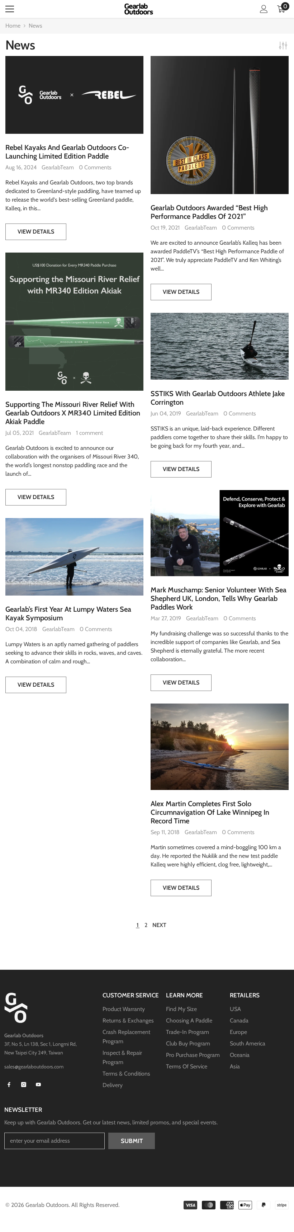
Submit (132, 1140)
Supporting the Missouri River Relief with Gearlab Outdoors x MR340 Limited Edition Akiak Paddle (72, 413)
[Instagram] (23, 1084)
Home (12, 25)
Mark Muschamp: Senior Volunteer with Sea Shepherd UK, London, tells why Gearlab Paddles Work (218, 598)
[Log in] (264, 9)
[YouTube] (38, 1084)
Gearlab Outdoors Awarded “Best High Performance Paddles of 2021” (209, 212)
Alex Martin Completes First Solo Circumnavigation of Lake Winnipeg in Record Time (210, 812)
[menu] (9, 9)
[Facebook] (9, 1084)
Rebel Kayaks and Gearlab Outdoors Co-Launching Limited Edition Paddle (67, 151)
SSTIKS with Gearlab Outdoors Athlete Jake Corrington (218, 397)
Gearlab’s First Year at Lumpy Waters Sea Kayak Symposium (68, 613)
